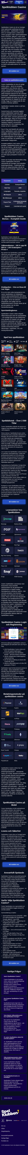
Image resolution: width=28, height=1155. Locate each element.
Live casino (11, 341)
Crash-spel (17, 341)
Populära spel (3, 341)
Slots (23, 341)
